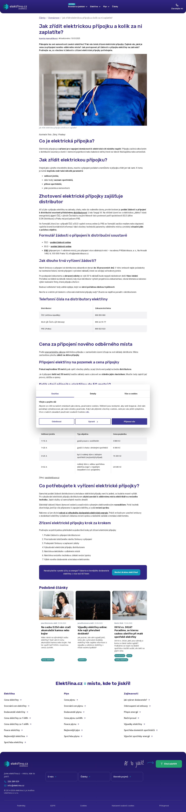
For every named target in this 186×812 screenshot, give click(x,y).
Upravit (91, 421)
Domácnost (53, 17)
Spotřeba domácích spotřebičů (139, 730)
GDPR (52, 805)
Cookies (83, 805)
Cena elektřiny (11, 699)
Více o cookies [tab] (131, 393)
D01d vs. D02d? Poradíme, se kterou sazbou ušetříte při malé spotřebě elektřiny (128, 631)
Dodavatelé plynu (73, 712)
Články (115, 7)
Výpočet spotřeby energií (137, 736)
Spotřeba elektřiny (13, 742)
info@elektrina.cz (16, 785)
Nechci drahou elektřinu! (126, 572)
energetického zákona (55, 352)
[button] (33, 693)
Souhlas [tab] (55, 393)
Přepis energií (131, 712)
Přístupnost (164, 805)
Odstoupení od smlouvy (136, 706)
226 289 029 (13, 781)
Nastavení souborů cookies (123, 805)
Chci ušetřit (170, 764)
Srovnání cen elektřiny (15, 706)
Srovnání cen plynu (73, 706)
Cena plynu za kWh (73, 718)
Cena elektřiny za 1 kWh (16, 718)
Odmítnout (56, 421)
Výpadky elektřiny (133, 724)
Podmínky (21, 805)
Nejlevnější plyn (72, 730)
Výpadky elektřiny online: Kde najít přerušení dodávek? (92, 630)
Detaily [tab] (93, 393)
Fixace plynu (70, 724)
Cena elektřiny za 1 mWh (16, 724)
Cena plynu (69, 699)
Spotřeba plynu (71, 736)
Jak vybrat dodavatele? (135, 699)
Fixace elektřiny (12, 730)
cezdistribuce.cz (52, 477)
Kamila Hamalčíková (48, 38)
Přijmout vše (129, 421)
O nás (51, 776)
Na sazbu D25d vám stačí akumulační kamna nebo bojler (56, 630)
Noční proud (130, 718)
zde (87, 412)
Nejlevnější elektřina (14, 736)
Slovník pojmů (120, 776)
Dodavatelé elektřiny (14, 712)
